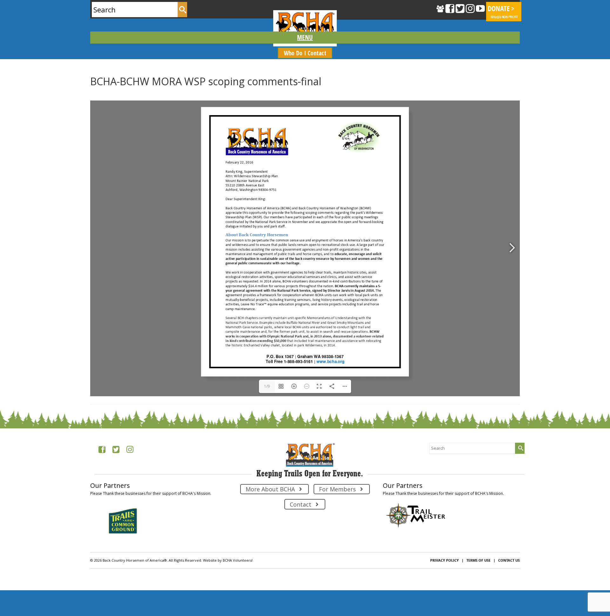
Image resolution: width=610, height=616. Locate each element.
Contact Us (509, 560)
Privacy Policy (444, 560)
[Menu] (305, 37)
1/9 (267, 386)
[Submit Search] (182, 9)
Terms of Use (478, 560)
